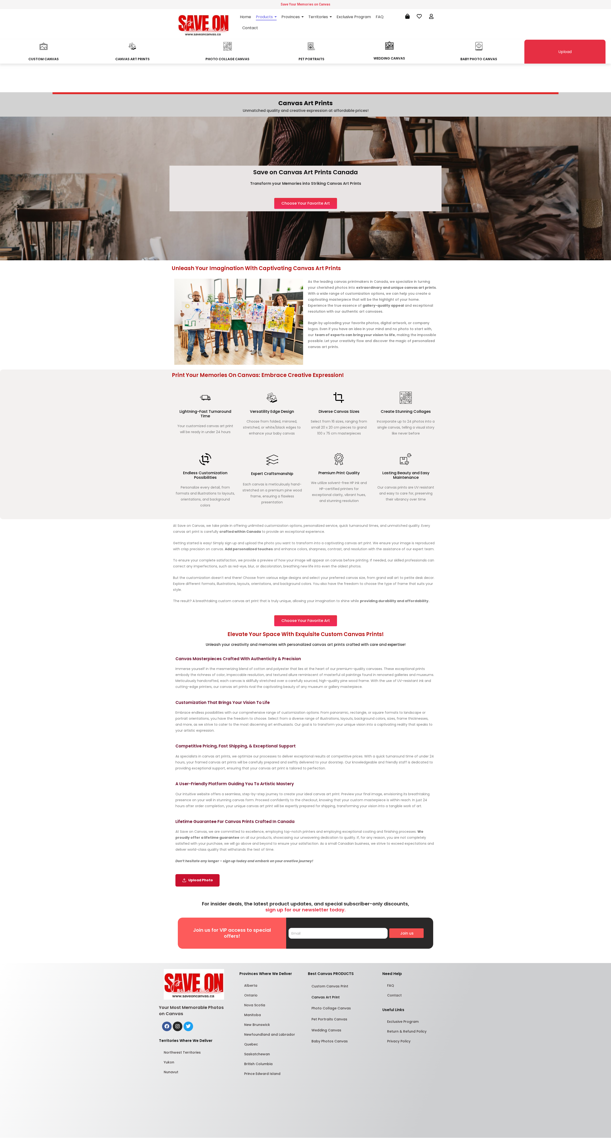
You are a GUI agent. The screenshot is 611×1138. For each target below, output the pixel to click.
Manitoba (252, 1015)
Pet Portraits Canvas (329, 1019)
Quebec (251, 1044)
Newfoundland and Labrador (269, 1034)
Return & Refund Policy (407, 1031)
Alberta (250, 985)
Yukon (169, 1062)
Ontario (251, 995)
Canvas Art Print (325, 997)
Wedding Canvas (326, 1030)
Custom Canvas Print (329, 986)
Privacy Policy (399, 1041)
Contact (394, 995)
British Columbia (258, 1064)
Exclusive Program (403, 1021)
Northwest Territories (182, 1052)
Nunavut (171, 1072)
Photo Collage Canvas (331, 1008)
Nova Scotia (254, 1005)
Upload (565, 51)
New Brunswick (257, 1024)
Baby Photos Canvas (329, 1041)
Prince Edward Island (262, 1073)
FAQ (390, 985)
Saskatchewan (257, 1054)
